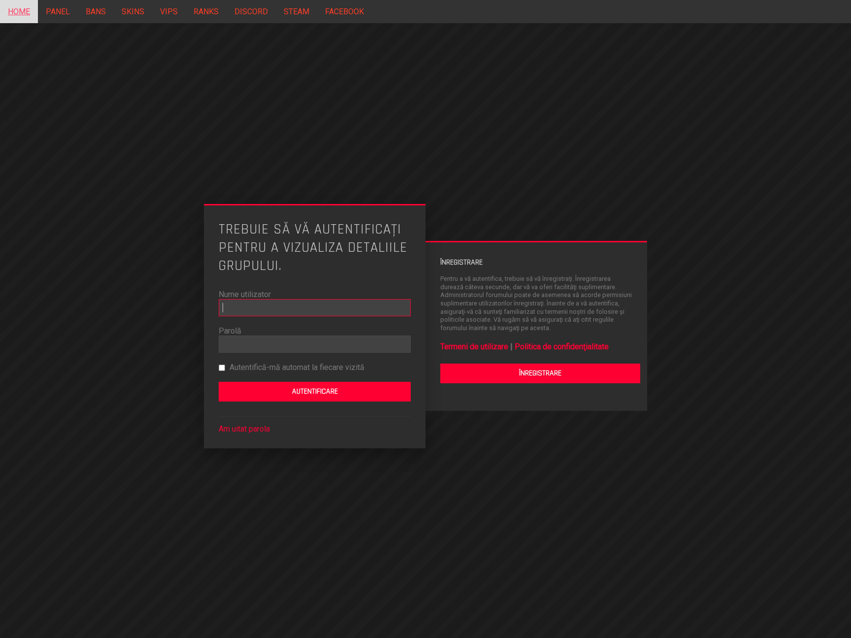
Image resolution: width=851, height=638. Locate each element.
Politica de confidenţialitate (562, 346)
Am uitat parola (244, 429)
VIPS (169, 11)
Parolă (230, 331)
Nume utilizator (245, 294)
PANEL (58, 11)
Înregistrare (540, 374)
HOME (19, 11)
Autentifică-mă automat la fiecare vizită (296, 367)
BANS (96, 11)
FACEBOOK (344, 11)
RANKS (206, 11)
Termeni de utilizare (474, 346)
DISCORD (251, 11)
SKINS (133, 11)
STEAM (296, 11)
